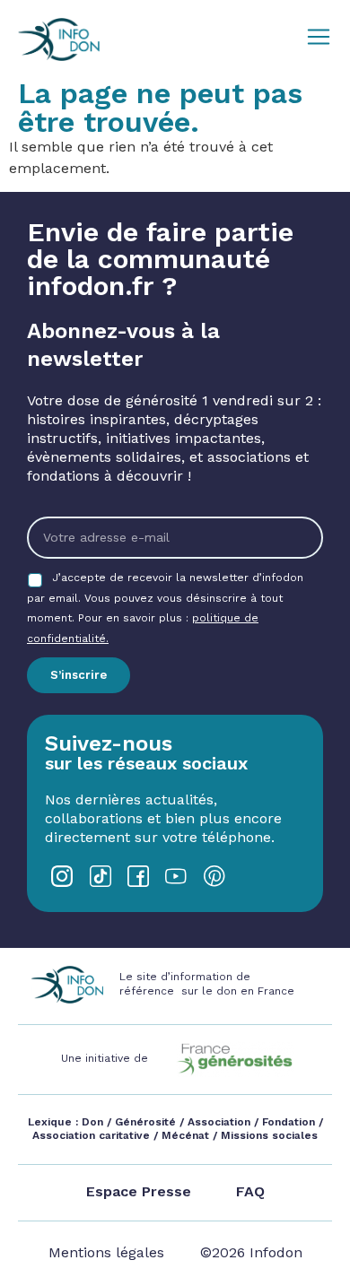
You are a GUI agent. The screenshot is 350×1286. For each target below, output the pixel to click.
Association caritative (91, 1135)
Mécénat (185, 1135)
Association (219, 1122)
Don (92, 1122)
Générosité (145, 1122)
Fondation (288, 1122)
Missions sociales (267, 1135)
